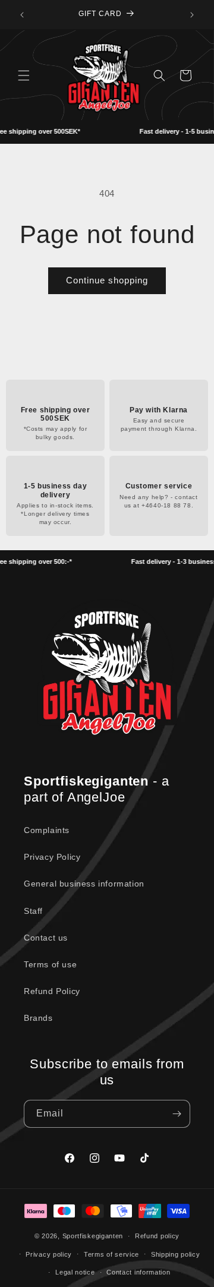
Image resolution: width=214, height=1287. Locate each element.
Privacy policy (49, 1254)
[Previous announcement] (22, 15)
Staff (33, 911)
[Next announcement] (192, 15)
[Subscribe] (176, 1114)
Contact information (138, 1272)
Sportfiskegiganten (93, 1235)
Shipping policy (175, 1254)
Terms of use (50, 964)
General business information (84, 883)
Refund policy (157, 1235)
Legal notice (75, 1272)
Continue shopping (107, 280)
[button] (24, 75)
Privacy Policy (52, 857)
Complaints (47, 830)
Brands (38, 1018)
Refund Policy (52, 991)
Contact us (46, 937)
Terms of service (111, 1254)
